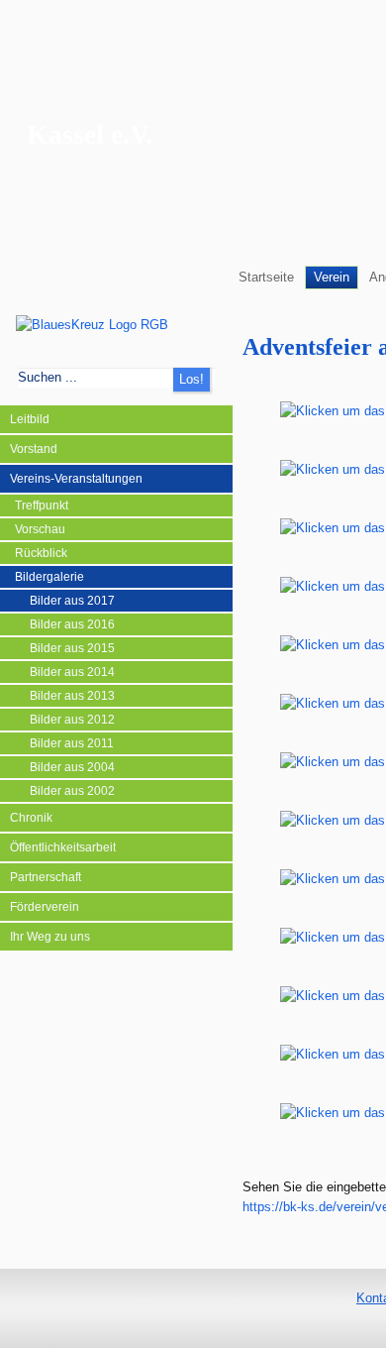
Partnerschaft (45, 877)
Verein (331, 277)
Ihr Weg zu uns (50, 937)
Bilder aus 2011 (72, 743)
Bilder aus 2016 (72, 624)
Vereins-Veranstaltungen (76, 479)
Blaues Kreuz (105, 104)
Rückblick (41, 553)
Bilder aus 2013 (72, 696)
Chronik (31, 818)
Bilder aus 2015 (72, 648)
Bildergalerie (49, 577)
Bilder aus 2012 (72, 720)
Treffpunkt (41, 505)
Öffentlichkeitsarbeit (63, 847)
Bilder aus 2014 (72, 672)
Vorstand (33, 449)
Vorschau (40, 529)
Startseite (266, 277)
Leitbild (29, 419)
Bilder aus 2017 (72, 601)
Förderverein (44, 907)
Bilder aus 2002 (72, 791)
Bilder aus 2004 (72, 767)
